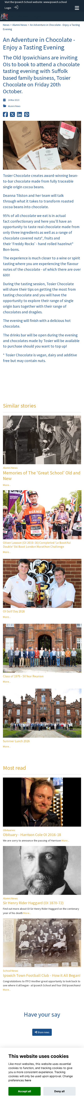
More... (7, 485)
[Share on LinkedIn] (19, 115)
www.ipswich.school (55, 2)
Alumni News (19, 25)
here (28, 1080)
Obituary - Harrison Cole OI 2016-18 (32, 834)
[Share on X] (12, 115)
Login (8, 8)
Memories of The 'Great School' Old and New (41, 475)
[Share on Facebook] (5, 115)
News (6, 25)
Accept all (24, 1091)
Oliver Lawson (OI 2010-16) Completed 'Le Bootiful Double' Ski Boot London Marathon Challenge (37, 544)
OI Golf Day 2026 (14, 611)
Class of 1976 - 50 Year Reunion (23, 676)
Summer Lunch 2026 (16, 741)
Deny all (59, 1091)
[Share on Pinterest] (26, 115)
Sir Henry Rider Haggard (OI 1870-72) (33, 902)
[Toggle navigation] (77, 7)
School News (10, 970)
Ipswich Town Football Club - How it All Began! (41, 975)
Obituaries (9, 830)
